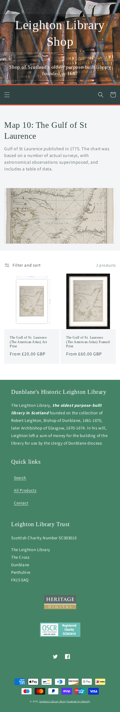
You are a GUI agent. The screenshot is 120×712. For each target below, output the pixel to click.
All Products (25, 490)
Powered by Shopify (78, 701)
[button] (7, 95)
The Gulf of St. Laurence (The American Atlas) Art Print (28, 342)
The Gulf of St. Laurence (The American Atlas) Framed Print (88, 342)
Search (20, 477)
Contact (21, 502)
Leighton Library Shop (52, 701)
